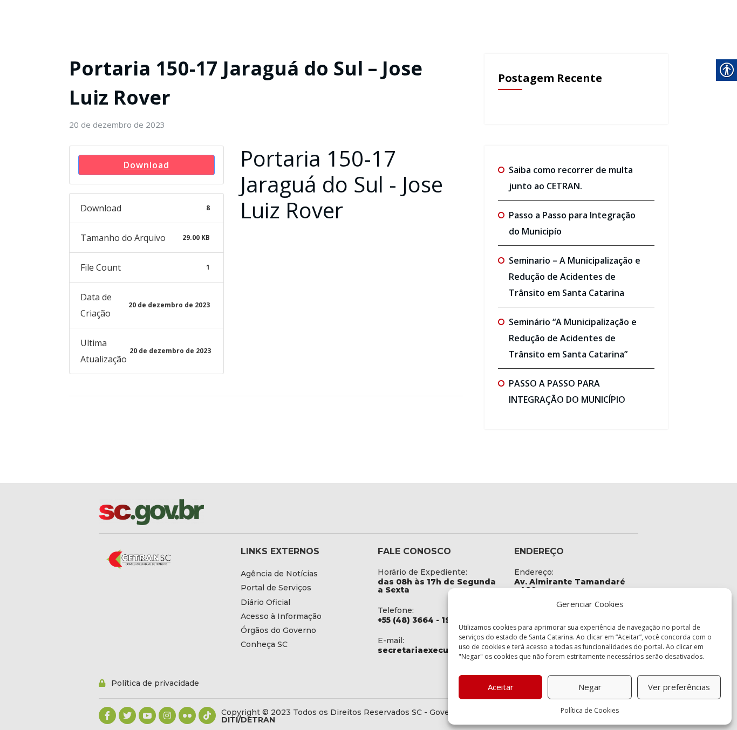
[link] (117, 124)
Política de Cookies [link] (590, 710)
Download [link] (146, 165)
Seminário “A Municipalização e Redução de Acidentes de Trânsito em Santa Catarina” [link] (573, 338)
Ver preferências (679, 686)
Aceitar (501, 686)
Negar (590, 686)
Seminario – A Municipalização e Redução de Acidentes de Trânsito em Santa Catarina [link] (574, 276)
